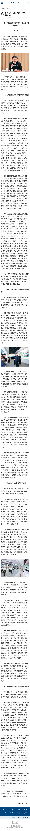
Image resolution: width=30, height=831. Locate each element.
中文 (19, 817)
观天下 (25, 813)
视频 (25, 809)
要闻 (8, 8)
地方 (11, 813)
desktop (25, 817)
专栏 (4, 813)
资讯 (11, 809)
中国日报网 (3, 8)
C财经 (18, 809)
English (13, 817)
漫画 (18, 813)
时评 (4, 809)
